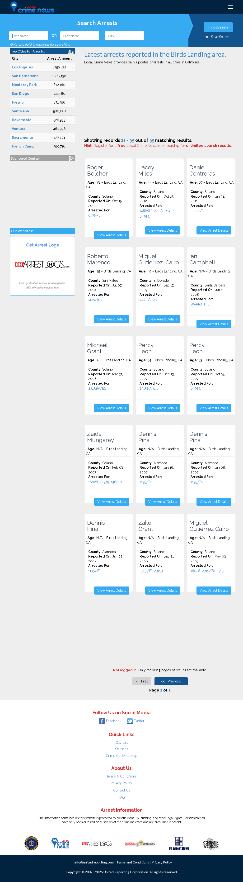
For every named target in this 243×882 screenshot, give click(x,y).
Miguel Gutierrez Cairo (209, 526)
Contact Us (121, 790)
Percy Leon (146, 348)
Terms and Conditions (132, 862)
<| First (142, 681)
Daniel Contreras (202, 170)
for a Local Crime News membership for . (162, 145)
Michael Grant (97, 348)
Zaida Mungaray (100, 437)
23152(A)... (198, 211)
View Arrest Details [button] (111, 235)
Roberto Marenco (98, 259)
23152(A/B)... (97, 388)
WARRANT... (200, 304)
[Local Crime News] (60, 843)
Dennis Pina (147, 437)
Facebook (113, 721)
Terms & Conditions (121, 776)
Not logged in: (125, 670)
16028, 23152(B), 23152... (209, 571)
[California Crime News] (140, 843)
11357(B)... (95, 299)
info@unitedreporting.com (94, 862)
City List (122, 742)
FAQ (121, 797)
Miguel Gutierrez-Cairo (158, 259)
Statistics (121, 749)
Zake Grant (145, 526)
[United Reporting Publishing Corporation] (31, 843)
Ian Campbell (202, 259)
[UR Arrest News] (179, 843)
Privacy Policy (121, 783)
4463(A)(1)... (148, 299)
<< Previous (171, 681)
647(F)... (94, 215)
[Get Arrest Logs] (97, 843)
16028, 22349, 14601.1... (106, 482)
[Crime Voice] (211, 843)
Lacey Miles (146, 170)
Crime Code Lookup (121, 756)
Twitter (139, 721)
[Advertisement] (42, 192)
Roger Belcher (97, 170)
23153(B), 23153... (152, 571)
